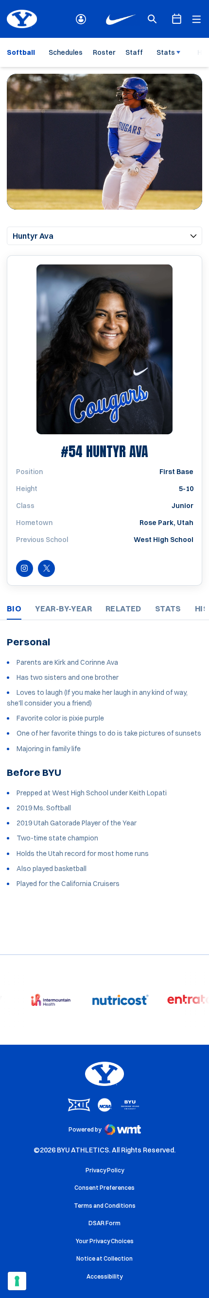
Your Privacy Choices (105, 1241)
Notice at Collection (104, 1258)
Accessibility (104, 1276)
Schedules (66, 52)
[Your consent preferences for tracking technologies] (17, 1281)
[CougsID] (81, 19)
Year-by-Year (63, 608)
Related (123, 608)
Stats (166, 52)
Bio (14, 608)
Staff (134, 52)
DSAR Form (104, 1223)
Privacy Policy (105, 1170)
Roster (104, 52)
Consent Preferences (104, 1187)
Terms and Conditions (105, 1205)
